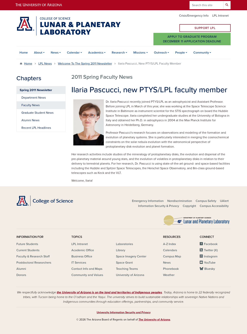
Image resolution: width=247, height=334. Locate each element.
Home (23, 53)
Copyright (189, 206)
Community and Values (87, 275)
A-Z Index (169, 244)
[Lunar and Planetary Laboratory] (197, 219)
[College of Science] (50, 201)
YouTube (210, 263)
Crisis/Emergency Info (194, 16)
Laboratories (124, 244)
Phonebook (171, 269)
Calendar (73, 53)
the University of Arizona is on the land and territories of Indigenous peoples (109, 292)
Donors (21, 275)
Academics (95, 53)
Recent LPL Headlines (36, 128)
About (38, 53)
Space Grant (124, 263)
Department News (33, 98)
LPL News (45, 64)
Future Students (27, 244)
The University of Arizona (154, 319)
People (180, 53)
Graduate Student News (37, 113)
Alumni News (30, 120)
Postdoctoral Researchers (33, 263)
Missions (139, 53)
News (55, 53)
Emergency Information (148, 201)
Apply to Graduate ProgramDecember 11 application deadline (192, 39)
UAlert (224, 201)
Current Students (27, 250)
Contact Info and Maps (86, 269)
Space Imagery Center (131, 256)
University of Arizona (130, 275)
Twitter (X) (211, 250)
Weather (168, 275)
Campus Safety (206, 201)
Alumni (21, 269)
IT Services (78, 263)
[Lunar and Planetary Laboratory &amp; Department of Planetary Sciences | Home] (68, 26)
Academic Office (82, 250)
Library (120, 250)
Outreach (160, 53)
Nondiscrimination (179, 201)
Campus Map (172, 256)
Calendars (170, 250)
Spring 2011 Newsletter (36, 90)
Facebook (210, 244)
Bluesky (209, 269)
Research (118, 53)
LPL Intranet (220, 16)
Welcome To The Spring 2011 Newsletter (85, 64)
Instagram (210, 256)
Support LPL (205, 28)
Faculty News (30, 105)
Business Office (81, 256)
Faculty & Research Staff (33, 256)
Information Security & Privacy (158, 206)
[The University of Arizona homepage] (42, 5)
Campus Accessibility (214, 206)
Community (201, 53)
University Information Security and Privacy (124, 312)
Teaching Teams (127, 269)
